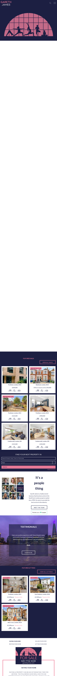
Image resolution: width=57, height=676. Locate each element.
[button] (28, 462)
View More (28, 559)
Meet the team (39, 507)
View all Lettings (46, 578)
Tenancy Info (18, 603)
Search (5, 467)
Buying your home (15, 647)
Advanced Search (51, 469)
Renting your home (15, 650)
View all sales (48, 362)
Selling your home (41, 647)
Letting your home (41, 650)
